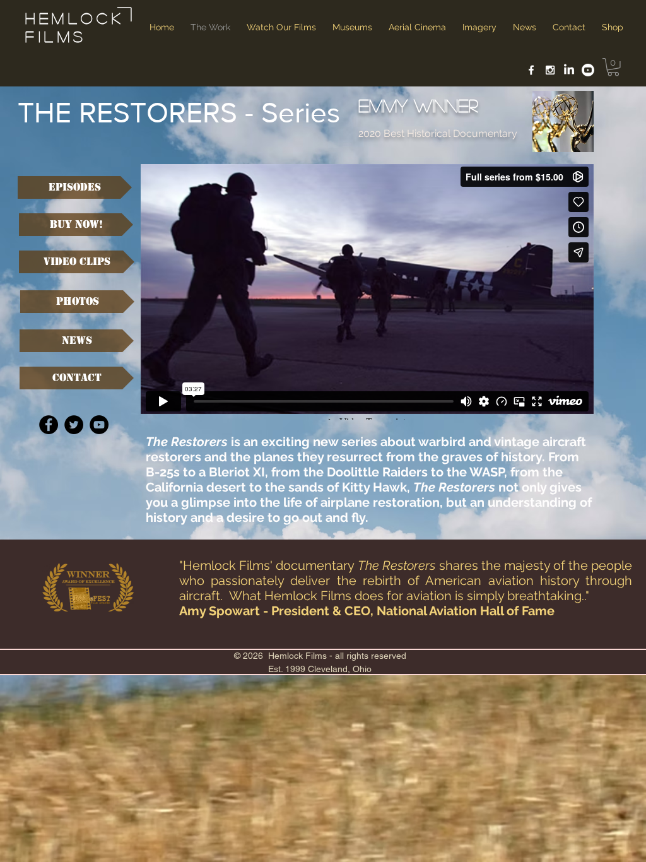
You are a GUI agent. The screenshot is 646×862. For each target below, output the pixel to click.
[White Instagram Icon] (550, 70)
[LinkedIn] (569, 70)
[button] (613, 67)
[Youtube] (588, 70)
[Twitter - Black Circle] (73, 424)
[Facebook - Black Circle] (48, 424)
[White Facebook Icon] (531, 70)
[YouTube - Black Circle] (99, 424)
